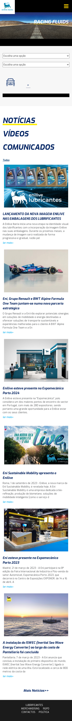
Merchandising (30, 708)
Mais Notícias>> (36, 690)
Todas (6, 160)
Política (44, 712)
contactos (28, 712)
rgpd (46, 708)
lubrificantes (34, 705)
